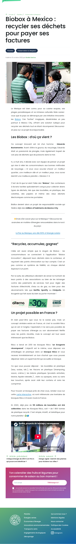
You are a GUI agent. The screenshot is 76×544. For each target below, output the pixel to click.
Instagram (58, 533)
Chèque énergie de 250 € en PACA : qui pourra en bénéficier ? (20, 460)
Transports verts (30, 529)
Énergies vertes (30, 518)
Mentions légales (58, 518)
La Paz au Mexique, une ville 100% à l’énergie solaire (38, 233)
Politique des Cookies (59, 525)
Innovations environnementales (36, 525)
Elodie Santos (31, 57)
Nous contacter (57, 521)
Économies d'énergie (32, 521)
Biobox (18, 119)
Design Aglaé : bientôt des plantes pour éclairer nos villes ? (52, 460)
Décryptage (29, 536)
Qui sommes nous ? (59, 514)
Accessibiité (56, 529)
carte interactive (23, 394)
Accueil (11, 14)
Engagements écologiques (35, 533)
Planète (19, 14)
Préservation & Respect (32, 14)
